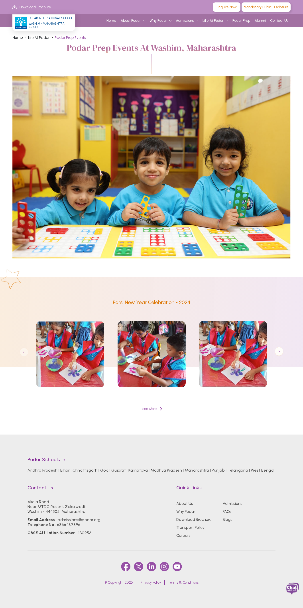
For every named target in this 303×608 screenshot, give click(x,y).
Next (279, 351)
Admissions (185, 20)
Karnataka (138, 470)
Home (111, 20)
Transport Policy (190, 527)
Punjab (218, 470)
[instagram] (164, 566)
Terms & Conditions (183, 582)
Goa (104, 470)
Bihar (65, 470)
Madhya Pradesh (166, 470)
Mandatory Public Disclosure (266, 7)
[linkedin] (151, 566)
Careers (183, 535)
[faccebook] (125, 566)
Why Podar (158, 20)
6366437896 (69, 524)
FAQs (227, 511)
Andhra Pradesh (42, 470)
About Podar (131, 20)
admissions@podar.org (79, 519)
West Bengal (262, 470)
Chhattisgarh (85, 470)
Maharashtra (197, 470)
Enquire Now (227, 7)
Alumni (260, 20)
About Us (184, 503)
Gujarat (118, 470)
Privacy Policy (150, 582)
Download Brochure (35, 7)
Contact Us (279, 20)
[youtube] (177, 566)
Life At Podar (213, 20)
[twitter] (138, 566)
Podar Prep (241, 20)
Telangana (238, 470)
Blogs (227, 519)
